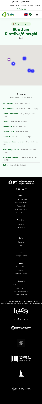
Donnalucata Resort (11, 114)
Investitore (21, 227)
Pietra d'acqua (9, 137)
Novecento (7, 126)
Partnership (21, 231)
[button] (24, 58)
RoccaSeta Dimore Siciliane (14, 142)
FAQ (21, 245)
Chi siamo (21, 242)
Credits (21, 252)
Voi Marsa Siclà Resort (12, 157)
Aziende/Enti (21, 206)
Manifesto (21, 249)
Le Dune (6, 121)
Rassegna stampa (34, 5)
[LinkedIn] (22, 9)
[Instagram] (19, 9)
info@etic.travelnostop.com (21, 285)
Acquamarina (8, 103)
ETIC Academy (21, 5)
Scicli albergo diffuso (11, 150)
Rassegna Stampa (21, 255)
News (12, 5)
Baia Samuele (8, 109)
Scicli (21, 38)
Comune (21, 224)
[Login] (30, 14)
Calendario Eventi (21, 209)
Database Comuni (21, 202)
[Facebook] (17, 9)
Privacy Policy (21, 267)
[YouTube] (25, 9)
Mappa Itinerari (21, 213)
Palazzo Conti (8, 132)
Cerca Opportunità (21, 199)
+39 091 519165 (21, 288)
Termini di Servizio (21, 273)
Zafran (6, 165)
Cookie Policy (21, 270)
